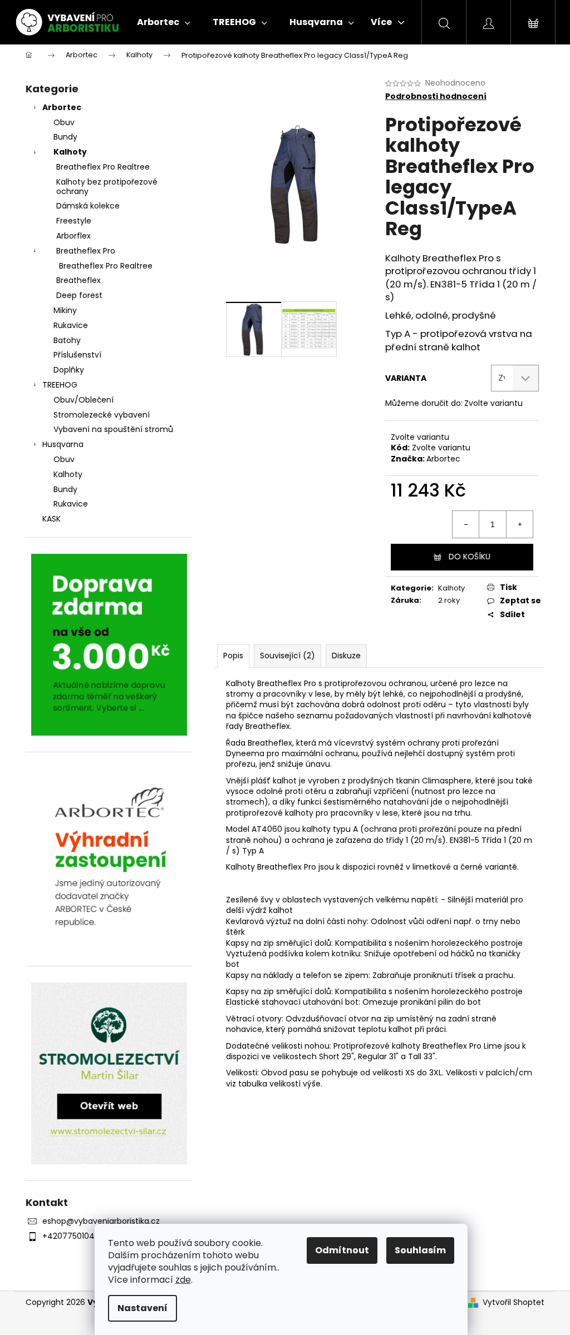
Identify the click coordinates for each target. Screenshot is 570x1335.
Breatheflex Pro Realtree (103, 166)
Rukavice (70, 325)
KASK (51, 518)
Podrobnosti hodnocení (436, 96)
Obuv (64, 122)
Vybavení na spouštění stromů (113, 429)
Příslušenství (77, 354)
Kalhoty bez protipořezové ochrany (107, 186)
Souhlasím (420, 1250)
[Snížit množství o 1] (466, 524)
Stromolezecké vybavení (101, 414)
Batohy (67, 340)
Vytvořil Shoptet (513, 1302)
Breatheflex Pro (85, 250)
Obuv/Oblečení (83, 399)
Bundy (65, 136)
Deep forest (79, 295)
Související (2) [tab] (287, 655)
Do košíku (469, 556)
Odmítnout (342, 1250)
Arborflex (73, 235)
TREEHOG (59, 384)
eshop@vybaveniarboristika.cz (101, 1221)
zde (183, 1279)
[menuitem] (164, 22)
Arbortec (61, 107)
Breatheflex (78, 280)
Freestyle (73, 220)
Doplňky (68, 369)
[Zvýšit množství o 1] (519, 524)
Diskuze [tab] (346, 655)
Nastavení (142, 1308)
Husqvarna (62, 444)
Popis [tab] (233, 655)
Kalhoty (70, 151)
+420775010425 (73, 1236)
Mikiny (65, 310)
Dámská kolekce (88, 205)
